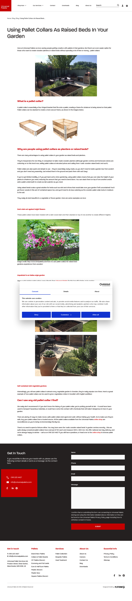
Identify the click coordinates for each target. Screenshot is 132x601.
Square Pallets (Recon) (39, 576)
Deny (36, 315)
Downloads (65, 5)
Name (73, 452)
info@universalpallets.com (21, 482)
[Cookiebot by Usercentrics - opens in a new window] (101, 284)
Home (9, 18)
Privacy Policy (109, 554)
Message (74, 485)
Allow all (96, 315)
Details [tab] (66, 291)
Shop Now (21, 5)
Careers (82, 557)
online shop (98, 419)
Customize (65, 315)
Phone (73, 463)
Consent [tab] (35, 291)
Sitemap (107, 560)
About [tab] (97, 291)
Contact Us (84, 560)
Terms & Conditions (111, 557)
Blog (77, 5)
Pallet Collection (61, 554)
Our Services (37, 5)
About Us (88, 5)
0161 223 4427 (16, 477)
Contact (52, 5)
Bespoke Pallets (61, 557)
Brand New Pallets (38, 554)
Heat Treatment (61, 560)
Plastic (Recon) (36, 570)
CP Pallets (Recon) (38, 560)
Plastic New (35, 573)
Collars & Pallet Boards (39, 557)
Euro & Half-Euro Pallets (40, 567)
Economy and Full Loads (40, 563)
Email (73, 474)
